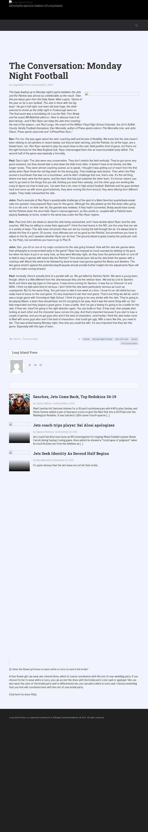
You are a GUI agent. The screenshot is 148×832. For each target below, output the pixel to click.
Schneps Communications (65, 717)
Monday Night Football (102, 338)
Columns (17, 338)
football (86, 338)
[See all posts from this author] (16, 366)
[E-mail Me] (36, 365)
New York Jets (121, 338)
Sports (134, 338)
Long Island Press (21, 84)
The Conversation (30, 338)
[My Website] (41, 365)
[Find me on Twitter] (30, 365)
